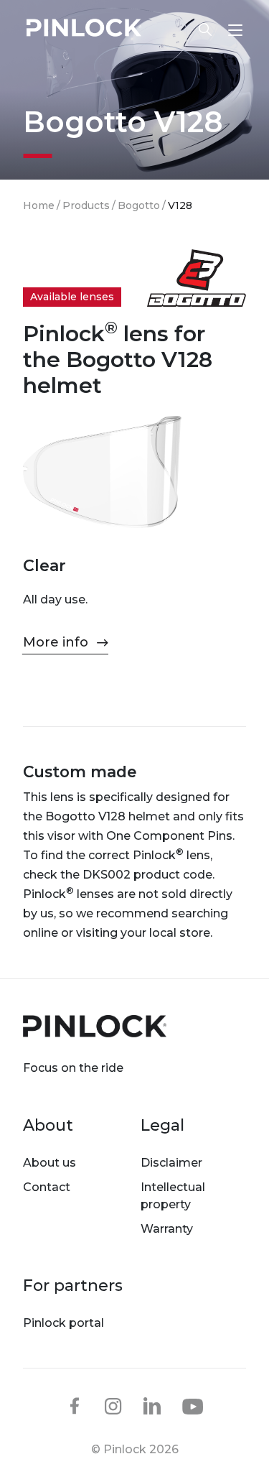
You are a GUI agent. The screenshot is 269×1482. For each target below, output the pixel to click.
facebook (74, 1405)
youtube (193, 1406)
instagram (113, 1405)
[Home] (84, 30)
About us (49, 1163)
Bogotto (139, 205)
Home (39, 205)
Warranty (167, 1229)
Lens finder (198, 29)
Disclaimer (171, 1163)
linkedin (152, 1405)
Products (86, 205)
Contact (46, 1187)
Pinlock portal (63, 1323)
